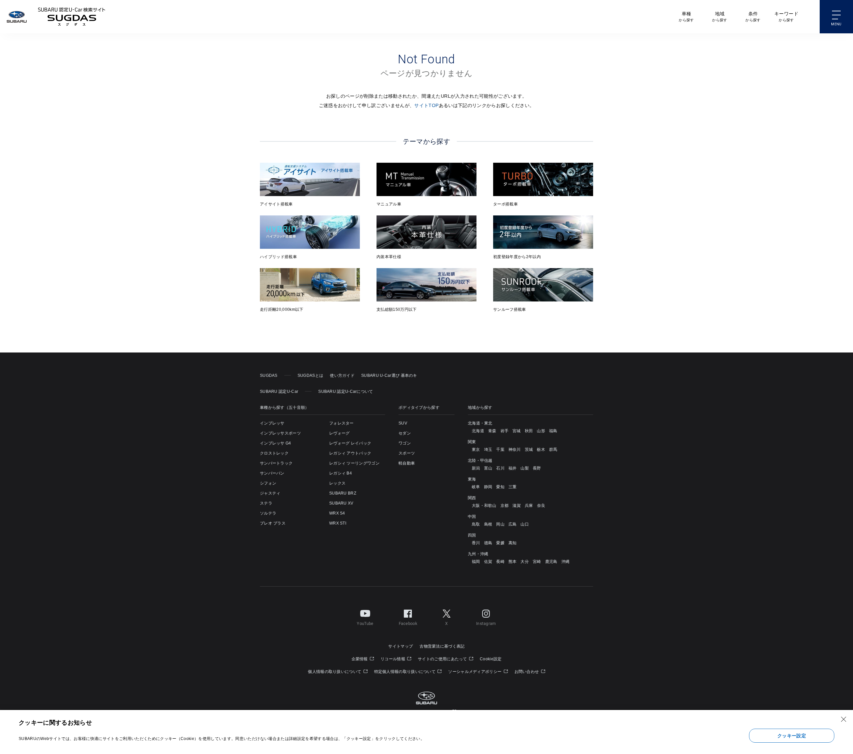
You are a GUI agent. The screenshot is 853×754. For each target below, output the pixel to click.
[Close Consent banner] (843, 719)
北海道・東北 (480, 423)
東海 (472, 479)
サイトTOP (426, 105)
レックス (337, 483)
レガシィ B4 (340, 473)
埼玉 (488, 449)
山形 (541, 431)
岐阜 (476, 487)
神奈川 (514, 449)
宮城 (516, 431)
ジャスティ (270, 493)
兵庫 (529, 505)
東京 (476, 449)
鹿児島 (551, 561)
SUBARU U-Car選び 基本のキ (389, 375)
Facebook (408, 623)
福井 (512, 468)
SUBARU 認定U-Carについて (345, 391)
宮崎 (537, 561)
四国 (472, 535)
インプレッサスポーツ (280, 433)
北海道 (478, 431)
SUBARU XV (341, 503)
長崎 (500, 561)
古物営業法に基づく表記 (442, 646)
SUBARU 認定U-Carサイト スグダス (71, 17)
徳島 (488, 543)
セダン (405, 433)
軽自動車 (407, 463)
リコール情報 (393, 659)
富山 (488, 468)
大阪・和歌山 (484, 505)
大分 (524, 561)
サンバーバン (272, 473)
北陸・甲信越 (480, 460)
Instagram (486, 623)
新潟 (476, 468)
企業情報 (360, 659)
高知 (512, 543)
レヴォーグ (339, 433)
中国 (472, 516)
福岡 (476, 561)
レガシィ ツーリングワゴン (354, 463)
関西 (472, 498)
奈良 (541, 505)
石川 (500, 468)
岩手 (504, 431)
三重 (512, 487)
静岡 (488, 487)
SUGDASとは (310, 375)
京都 (504, 505)
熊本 (512, 561)
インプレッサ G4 (275, 443)
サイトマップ (400, 646)
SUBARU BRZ (342, 493)
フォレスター (341, 423)
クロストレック (274, 453)
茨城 (529, 449)
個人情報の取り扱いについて (335, 671)
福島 (553, 431)
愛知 (500, 487)
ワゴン (405, 443)
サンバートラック (276, 463)
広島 (512, 524)
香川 (476, 543)
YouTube (365, 623)
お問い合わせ (527, 671)
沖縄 (565, 561)
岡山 (500, 524)
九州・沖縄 (478, 554)
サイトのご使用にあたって (443, 659)
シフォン (268, 483)
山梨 (524, 468)
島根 (488, 524)
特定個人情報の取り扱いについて (405, 671)
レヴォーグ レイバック (350, 443)
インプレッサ (272, 423)
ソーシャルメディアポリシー (475, 671)
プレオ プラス (273, 523)
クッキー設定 (791, 735)
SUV (403, 423)
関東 (472, 442)
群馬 (553, 449)
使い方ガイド (342, 375)
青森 (492, 431)
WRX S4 (337, 513)
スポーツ (407, 453)
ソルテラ (268, 513)
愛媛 (500, 543)
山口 (524, 524)
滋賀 (516, 505)
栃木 (541, 449)
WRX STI (337, 523)
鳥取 (476, 524)
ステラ (266, 503)
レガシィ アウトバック (350, 453)
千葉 (500, 449)
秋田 (529, 431)
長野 (537, 468)
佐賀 (488, 561)
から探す (686, 16)
